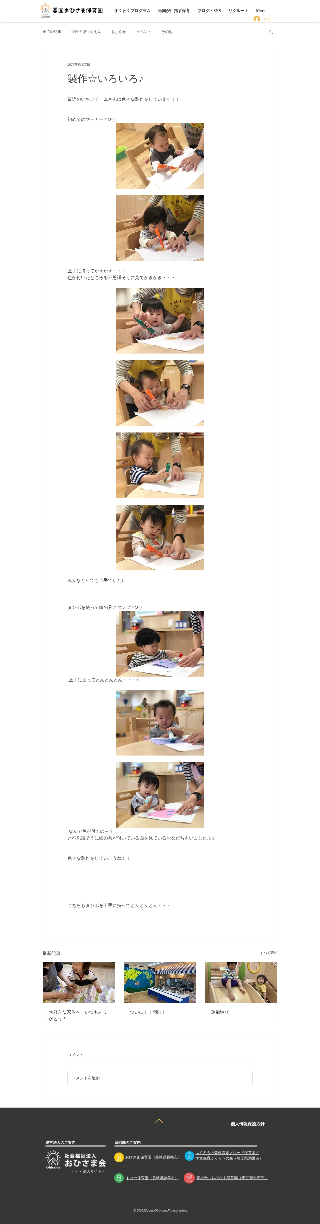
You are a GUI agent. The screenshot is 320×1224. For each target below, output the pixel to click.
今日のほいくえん (86, 31)
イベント (143, 31)
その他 (166, 31)
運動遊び (220, 1012)
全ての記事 (51, 31)
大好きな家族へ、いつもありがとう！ (78, 1015)
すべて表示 (269, 953)
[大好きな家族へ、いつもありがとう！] (79, 982)
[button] (209, 10)
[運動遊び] (241, 982)
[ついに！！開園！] (160, 982)
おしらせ (118, 31)
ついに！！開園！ (148, 1012)
